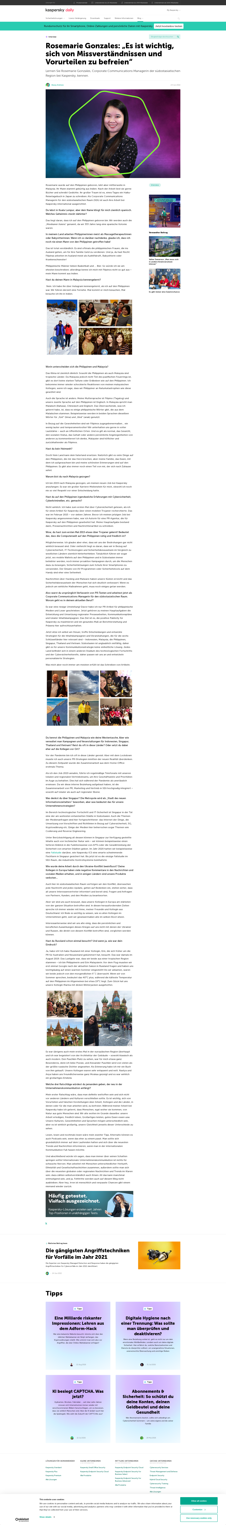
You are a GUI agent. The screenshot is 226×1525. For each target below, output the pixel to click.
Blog (139, 18)
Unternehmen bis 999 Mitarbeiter (136, 3)
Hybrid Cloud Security (158, 1480)
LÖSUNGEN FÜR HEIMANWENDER (60, 1461)
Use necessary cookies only (199, 1518)
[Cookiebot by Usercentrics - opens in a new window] (22, 1520)
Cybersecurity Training (159, 1484)
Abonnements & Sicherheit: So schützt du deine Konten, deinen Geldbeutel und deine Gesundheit (148, 1402)
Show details (45, 1517)
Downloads (95, 18)
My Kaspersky (172, 10)
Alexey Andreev (57, 85)
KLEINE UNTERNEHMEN (90, 1461)
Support (107, 18)
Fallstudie (56, 852)
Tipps (79, 1309)
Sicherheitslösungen (54, 18)
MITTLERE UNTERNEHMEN (126, 1461)
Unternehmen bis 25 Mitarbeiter (106, 3)
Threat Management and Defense (163, 1472)
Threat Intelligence (157, 1488)
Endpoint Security (157, 1475)
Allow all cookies (199, 1501)
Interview (52, 37)
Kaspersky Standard (53, 1467)
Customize (197, 1509)
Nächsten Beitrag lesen (57, 1243)
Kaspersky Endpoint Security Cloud (94, 1472)
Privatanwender (81, 3)
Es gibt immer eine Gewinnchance (164, 292)
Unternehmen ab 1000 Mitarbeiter (166, 3)
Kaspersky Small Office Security (92, 1467)
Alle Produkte (85, 1475)
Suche (178, 36)
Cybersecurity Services (159, 1467)
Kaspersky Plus (51, 1472)
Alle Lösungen (51, 1480)
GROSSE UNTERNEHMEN (160, 1461)
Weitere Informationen (124, 18)
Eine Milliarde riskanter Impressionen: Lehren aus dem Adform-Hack (78, 1323)
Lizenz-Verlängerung (77, 18)
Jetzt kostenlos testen (168, 26)
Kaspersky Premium (53, 1475)
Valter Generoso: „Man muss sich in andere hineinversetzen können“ (164, 261)
